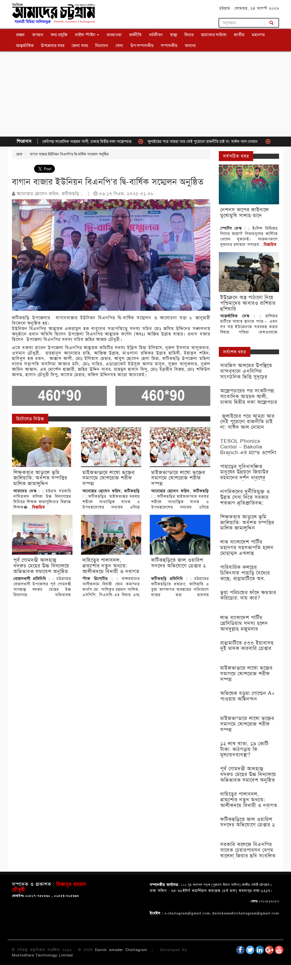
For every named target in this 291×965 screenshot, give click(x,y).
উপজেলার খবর (52, 45)
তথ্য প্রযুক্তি (59, 35)
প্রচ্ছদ (20, 35)
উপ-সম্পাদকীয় (141, 45)
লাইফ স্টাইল (85, 35)
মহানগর (258, 35)
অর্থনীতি (135, 35)
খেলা (119, 45)
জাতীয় (239, 35)
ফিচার (189, 35)
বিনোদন (101, 45)
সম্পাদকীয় (169, 45)
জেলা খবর (80, 45)
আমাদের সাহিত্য (213, 35)
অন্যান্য (190, 45)
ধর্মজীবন (156, 35)
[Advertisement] (145, 94)
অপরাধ (37, 35)
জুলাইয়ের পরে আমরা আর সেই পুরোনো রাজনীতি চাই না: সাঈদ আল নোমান (180, 141)
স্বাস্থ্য (173, 35)
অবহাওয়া (114, 35)
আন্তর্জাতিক (25, 45)
